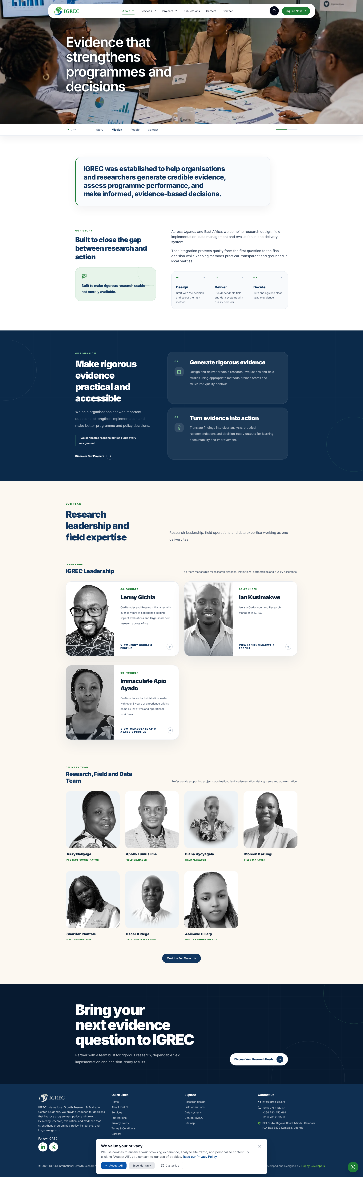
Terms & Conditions (123, 1128)
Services (146, 11)
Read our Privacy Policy (200, 1157)
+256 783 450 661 (274, 1112)
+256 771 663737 (273, 1107)
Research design (195, 1101)
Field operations (194, 1107)
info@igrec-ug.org (273, 1101)
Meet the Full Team (179, 958)
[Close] (259, 1146)
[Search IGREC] (274, 10)
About (126, 11)
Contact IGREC (194, 1117)
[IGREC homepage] (69, 11)
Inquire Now (294, 11)
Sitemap (190, 1123)
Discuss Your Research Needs (253, 1059)
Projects (167, 11)
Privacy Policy (120, 1123)
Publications (192, 11)
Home (115, 1101)
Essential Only (142, 1165)
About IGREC (119, 1107)
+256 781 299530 (273, 1117)
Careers (211, 11)
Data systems (193, 1112)
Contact (228, 11)
